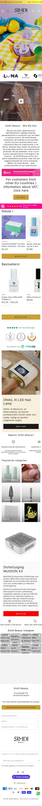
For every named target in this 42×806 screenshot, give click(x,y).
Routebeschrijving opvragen (21, 707)
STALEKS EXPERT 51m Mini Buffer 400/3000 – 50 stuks (13, 245)
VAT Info (21, 197)
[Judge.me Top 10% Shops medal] (31, 336)
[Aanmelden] (39, 760)
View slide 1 (14, 68)
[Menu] (3, 11)
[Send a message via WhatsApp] (38, 793)
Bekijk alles (21, 256)
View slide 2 (21, 68)
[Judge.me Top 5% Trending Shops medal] (21, 336)
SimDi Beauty (14, 799)
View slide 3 (28, 68)
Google (36, 702)
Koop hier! (21, 426)
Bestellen (21, 614)
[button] (8, 11)
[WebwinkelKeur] (21, 173)
